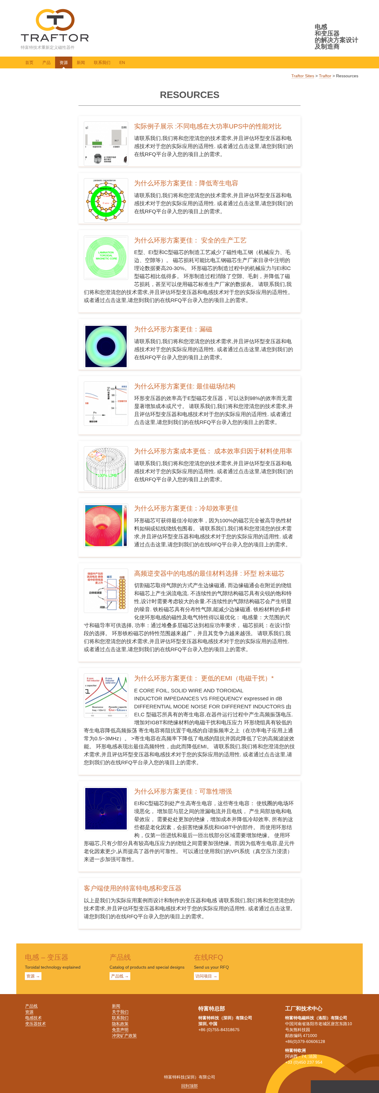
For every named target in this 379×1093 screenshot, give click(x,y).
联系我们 (102, 62)
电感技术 (33, 1017)
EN (122, 62)
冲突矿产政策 (124, 1035)
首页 (29, 62)
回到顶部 (189, 1086)
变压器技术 (35, 1023)
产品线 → (120, 976)
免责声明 (120, 1029)
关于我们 (120, 1011)
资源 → (33, 976)
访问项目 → (206, 976)
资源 (64, 62)
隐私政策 (120, 1023)
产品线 (31, 1006)
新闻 (81, 62)
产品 (46, 62)
